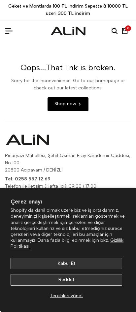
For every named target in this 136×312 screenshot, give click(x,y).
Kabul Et (66, 263)
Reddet (66, 279)
